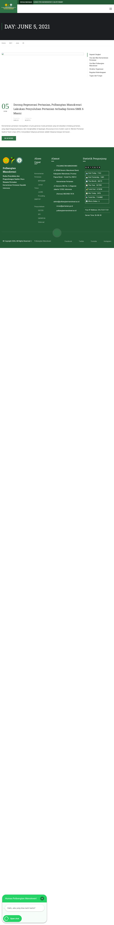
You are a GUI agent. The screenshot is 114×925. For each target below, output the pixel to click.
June (17, 43)
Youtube (94, 241)
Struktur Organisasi (96, 69)
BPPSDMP (41, 181)
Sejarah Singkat (95, 55)
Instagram (107, 241)
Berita (28, 120)
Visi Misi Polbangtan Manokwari (96, 64)
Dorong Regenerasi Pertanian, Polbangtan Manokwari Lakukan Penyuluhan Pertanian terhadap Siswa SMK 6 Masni (48, 109)
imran (16, 120)
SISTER (40, 210)
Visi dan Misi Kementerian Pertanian (98, 59)
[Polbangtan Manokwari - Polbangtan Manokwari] (8, 6)
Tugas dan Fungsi (95, 76)
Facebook (68, 241)
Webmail (41, 222)
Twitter (81, 241)
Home (4, 43)
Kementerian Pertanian (39, 175)
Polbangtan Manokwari (42, 241)
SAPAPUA (41, 218)
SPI (39, 214)
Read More (8, 138)
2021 (10, 43)
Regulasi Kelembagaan (97, 72)
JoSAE (40, 192)
